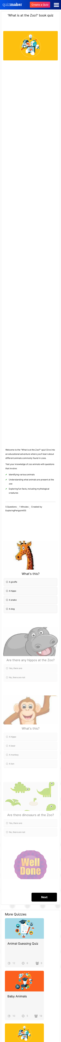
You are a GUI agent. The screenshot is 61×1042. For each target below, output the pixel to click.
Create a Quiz (40, 4)
